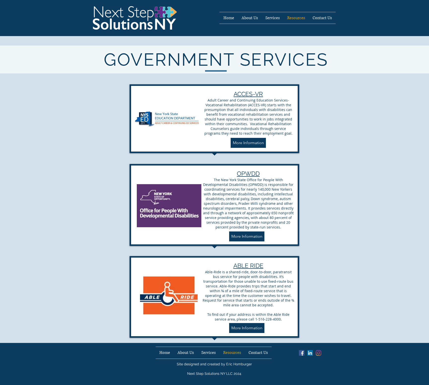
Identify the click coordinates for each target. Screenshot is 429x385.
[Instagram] (318, 353)
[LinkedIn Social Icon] (310, 353)
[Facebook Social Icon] (301, 353)
